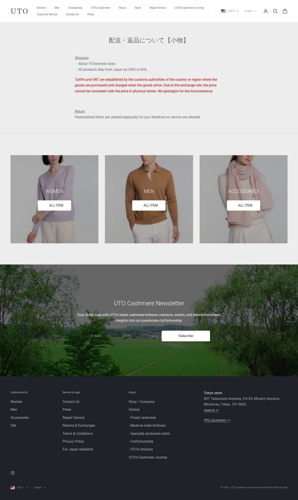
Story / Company (142, 402)
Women (41, 7)
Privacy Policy (73, 441)
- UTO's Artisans (141, 449)
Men (57, 7)
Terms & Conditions (78, 433)
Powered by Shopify (277, 487)
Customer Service (47, 14)
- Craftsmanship (141, 441)
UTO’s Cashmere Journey (189, 7)
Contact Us (72, 14)
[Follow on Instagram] (12, 473)
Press (90, 14)
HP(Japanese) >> (217, 420)
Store (138, 7)
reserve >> (211, 410)
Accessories (75, 7)
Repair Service (158, 7)
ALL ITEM (56, 205)
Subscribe (186, 336)
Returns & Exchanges (79, 425)
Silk (13, 425)
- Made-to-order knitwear (147, 425)
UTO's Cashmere (100, 7)
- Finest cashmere (142, 418)
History (134, 409)
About (122, 7)
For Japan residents (78, 449)
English (248, 11)
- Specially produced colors (149, 433)
